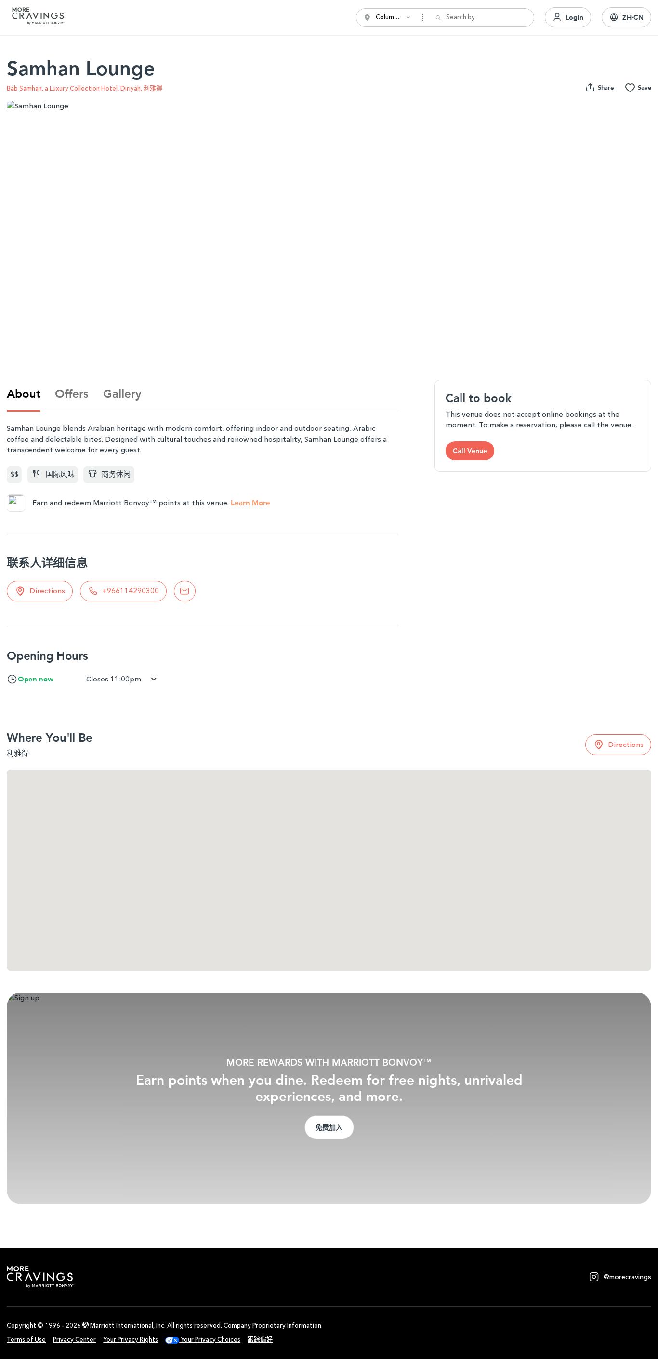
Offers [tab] (72, 394)
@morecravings (627, 1277)
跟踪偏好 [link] (260, 1339)
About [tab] (23, 394)
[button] (626, 17)
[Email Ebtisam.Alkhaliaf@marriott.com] (185, 591)
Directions (47, 591)
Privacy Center (74, 1339)
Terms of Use (26, 1339)
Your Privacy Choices (209, 1339)
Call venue (470, 451)
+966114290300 (130, 591)
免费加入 (329, 1127)
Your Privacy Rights (130, 1339)
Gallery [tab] (122, 394)
